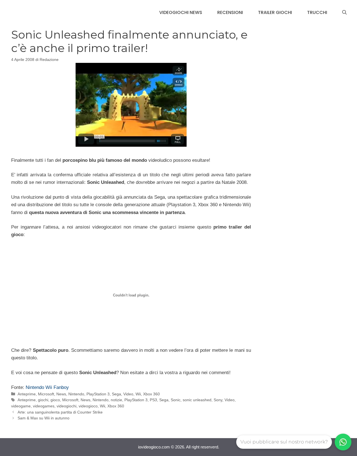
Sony (218, 400)
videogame (21, 406)
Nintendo (76, 394)
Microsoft (46, 394)
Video (128, 394)
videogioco (88, 406)
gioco (55, 400)
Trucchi (317, 12)
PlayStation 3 (98, 394)
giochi (43, 400)
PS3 (153, 400)
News (61, 394)
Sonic (175, 400)
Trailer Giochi (275, 12)
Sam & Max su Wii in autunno (43, 418)
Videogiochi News (180, 12)
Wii (138, 394)
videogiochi (66, 406)
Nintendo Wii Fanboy (47, 387)
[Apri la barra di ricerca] (344, 13)
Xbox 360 (151, 394)
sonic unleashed (197, 400)
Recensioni (230, 12)
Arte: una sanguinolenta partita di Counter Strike (60, 412)
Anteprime (27, 394)
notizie (116, 400)
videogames (43, 406)
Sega (116, 394)
